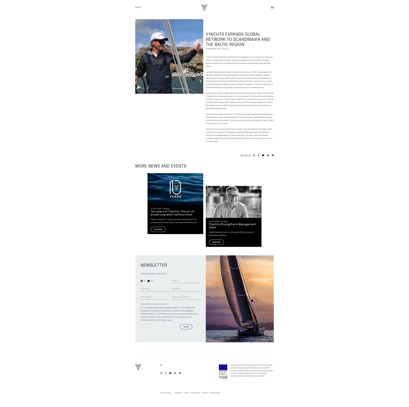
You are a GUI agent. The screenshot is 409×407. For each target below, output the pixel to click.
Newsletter (178, 393)
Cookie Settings (214, 393)
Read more (158, 229)
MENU (268, 7)
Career (186, 393)
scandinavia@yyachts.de (260, 138)
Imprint (204, 393)
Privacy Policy (195, 393)
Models (138, 7)
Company (225, 49)
